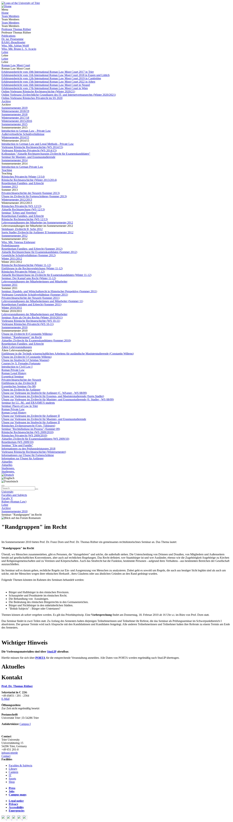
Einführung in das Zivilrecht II (18, 383)
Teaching (6, 170)
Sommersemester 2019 (14, 107)
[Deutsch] (7, 474)
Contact (5, 756)
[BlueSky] (9, 818)
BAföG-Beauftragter (13, 42)
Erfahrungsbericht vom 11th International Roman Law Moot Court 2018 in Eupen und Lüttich (55, 75)
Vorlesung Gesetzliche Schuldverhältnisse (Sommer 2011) (34, 294)
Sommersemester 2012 (14, 235)
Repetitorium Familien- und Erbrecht (22, 183)
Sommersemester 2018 (14, 114)
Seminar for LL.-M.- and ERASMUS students (28, 402)
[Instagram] (20, 818)
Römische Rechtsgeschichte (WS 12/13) (24, 219)
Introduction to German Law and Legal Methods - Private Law (37, 143)
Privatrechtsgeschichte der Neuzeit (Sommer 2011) (30, 297)
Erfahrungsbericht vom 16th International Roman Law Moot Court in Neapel (45, 84)
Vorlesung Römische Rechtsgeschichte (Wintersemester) (33, 451)
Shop (12, 781)
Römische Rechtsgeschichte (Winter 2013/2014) (29, 179)
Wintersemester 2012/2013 (16, 199)
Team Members (10, 16)
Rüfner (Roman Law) (13, 501)
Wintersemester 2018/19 (15, 111)
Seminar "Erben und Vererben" (19, 212)
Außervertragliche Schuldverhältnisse (22, 134)
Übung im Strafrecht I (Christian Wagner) (25, 360)
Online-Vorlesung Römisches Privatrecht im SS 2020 (31, 98)
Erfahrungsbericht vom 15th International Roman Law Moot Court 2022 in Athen (48, 81)
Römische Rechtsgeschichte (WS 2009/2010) (27, 432)
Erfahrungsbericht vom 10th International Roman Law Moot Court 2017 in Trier (47, 71)
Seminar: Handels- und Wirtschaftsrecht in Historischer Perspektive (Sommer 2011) (49, 291)
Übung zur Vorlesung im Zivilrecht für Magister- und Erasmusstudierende (43, 419)
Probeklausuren (10, 245)
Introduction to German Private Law (22, 166)
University (7, 491)
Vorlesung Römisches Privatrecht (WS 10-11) (27, 324)
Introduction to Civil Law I (16, 366)
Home (5, 12)
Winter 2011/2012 (11, 258)
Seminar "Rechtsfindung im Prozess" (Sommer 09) (30, 428)
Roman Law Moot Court (15, 65)
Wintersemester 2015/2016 (16, 120)
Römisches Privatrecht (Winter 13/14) (23, 176)
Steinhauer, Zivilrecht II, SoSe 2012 (22, 229)
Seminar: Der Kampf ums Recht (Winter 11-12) (28, 278)
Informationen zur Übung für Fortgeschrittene (27, 455)
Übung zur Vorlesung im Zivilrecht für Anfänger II (30, 415)
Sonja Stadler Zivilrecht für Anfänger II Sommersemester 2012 (37, 232)
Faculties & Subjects (20, 765)
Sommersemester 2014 (14, 160)
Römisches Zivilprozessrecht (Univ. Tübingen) (28, 425)
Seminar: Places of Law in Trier (19, 406)
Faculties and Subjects (14, 495)
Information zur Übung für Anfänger (22, 458)
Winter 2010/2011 (11, 307)
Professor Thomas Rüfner (16, 29)
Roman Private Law (13, 370)
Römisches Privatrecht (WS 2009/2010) (24, 435)
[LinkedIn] (25, 818)
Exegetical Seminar (12, 376)
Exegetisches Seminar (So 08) (18, 386)
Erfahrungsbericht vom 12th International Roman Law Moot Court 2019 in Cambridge (51, 78)
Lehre (4, 52)
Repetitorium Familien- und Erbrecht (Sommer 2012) (31, 248)
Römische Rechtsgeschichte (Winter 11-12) (26, 265)
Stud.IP (51, 651)
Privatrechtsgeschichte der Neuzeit (21, 379)
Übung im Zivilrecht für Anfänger (20, 389)
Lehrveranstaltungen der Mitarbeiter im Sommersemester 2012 (37, 222)
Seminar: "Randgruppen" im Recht (21, 337)
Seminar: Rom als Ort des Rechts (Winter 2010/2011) (32, 317)
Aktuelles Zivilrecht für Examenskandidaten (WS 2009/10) (35, 438)
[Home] (6, 6)
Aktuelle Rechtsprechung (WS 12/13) (23, 209)
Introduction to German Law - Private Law (26, 130)
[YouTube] (14, 818)
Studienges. (8, 468)
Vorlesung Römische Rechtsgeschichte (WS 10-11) (30, 320)
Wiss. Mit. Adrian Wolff (15, 45)
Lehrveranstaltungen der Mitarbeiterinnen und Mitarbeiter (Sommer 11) (42, 301)
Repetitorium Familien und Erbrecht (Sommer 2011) (31, 304)
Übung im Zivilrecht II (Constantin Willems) (26, 333)
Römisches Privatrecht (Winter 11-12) (23, 271)
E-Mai (5, 698)
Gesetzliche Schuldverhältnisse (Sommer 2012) (28, 255)
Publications (8, 35)
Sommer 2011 (9, 284)
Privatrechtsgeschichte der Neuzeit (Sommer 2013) (30, 193)
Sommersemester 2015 (14, 124)
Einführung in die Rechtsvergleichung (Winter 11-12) (32, 268)
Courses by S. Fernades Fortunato (20, 363)
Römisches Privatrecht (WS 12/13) (21, 206)
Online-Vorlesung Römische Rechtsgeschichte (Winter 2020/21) (38, 91)
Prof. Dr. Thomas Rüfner (17, 686)
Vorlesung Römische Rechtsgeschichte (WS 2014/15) (32, 147)
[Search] (36, 489)
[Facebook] (4, 818)
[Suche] (2, 485)
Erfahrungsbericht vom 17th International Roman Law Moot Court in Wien (44, 88)
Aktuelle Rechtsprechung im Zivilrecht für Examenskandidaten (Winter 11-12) (46, 274)
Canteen (13, 772)
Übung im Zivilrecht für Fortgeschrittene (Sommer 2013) (34, 196)
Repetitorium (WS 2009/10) (17, 442)
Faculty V (7, 498)
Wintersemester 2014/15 (15, 137)
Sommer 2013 (9, 186)
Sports (12, 778)
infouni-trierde (9, 752)
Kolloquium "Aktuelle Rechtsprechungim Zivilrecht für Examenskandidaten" (45, 153)
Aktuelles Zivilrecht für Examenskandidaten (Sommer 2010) (36, 340)
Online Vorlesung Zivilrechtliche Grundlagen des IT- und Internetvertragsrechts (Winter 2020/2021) (58, 94)
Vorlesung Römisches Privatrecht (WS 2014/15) (29, 150)
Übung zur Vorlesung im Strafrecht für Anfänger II (30, 422)
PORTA (40, 657)
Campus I (25, 724)
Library (13, 768)
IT (10, 775)
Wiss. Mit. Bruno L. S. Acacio (18, 48)
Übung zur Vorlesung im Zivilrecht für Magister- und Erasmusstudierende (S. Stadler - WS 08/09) (57, 399)
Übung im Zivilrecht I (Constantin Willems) (26, 356)
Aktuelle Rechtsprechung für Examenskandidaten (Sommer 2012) (39, 252)
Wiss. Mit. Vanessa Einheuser (18, 242)
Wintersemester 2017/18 (15, 117)
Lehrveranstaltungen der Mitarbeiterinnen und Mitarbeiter (34, 281)
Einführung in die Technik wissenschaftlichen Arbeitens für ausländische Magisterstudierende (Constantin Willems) (67, 353)
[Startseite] (20, 3)
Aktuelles (6, 461)
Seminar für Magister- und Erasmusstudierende (28, 157)
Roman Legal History (13, 373)
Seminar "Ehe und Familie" (17, 445)
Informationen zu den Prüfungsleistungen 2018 (28, 448)
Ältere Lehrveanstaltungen (16, 347)
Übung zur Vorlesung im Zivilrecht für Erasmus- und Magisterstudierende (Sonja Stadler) (52, 396)
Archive (6, 101)
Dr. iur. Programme (12, 39)
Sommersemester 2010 (14, 327)
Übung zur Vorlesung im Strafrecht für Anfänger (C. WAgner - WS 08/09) (44, 392)
